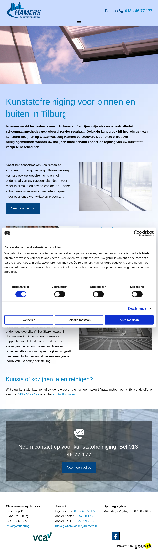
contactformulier (64, 394)
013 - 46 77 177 (138, 11)
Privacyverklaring (17, 526)
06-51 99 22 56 (85, 521)
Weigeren (29, 319)
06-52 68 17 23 (85, 516)
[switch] (59, 294)
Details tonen (137, 308)
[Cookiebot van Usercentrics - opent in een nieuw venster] (137, 233)
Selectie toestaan (79, 319)
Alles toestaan (129, 319)
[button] (23, 208)
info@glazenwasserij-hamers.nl (76, 526)
